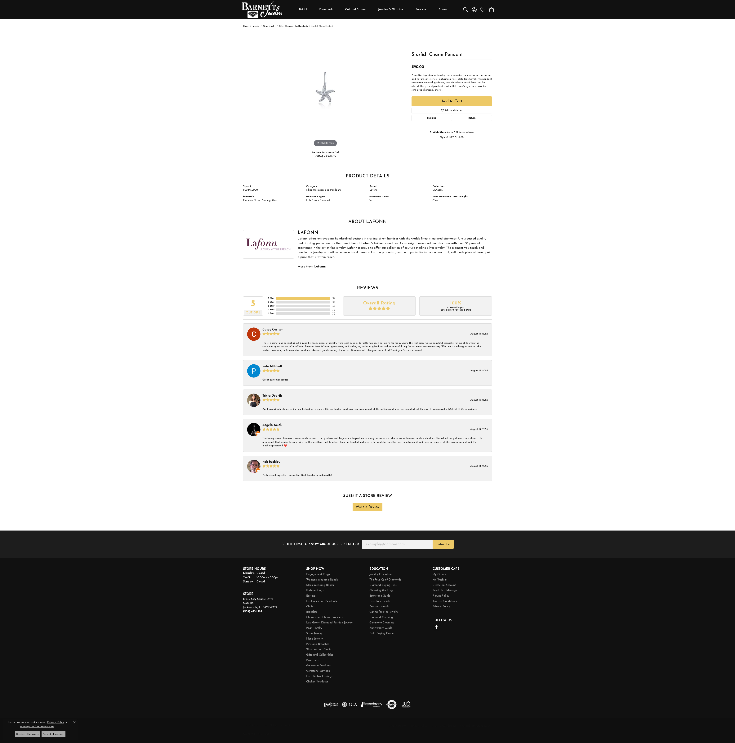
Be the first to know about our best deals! (320, 544)
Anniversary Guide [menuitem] (380, 628)
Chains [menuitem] (310, 606)
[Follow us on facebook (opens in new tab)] (436, 627)
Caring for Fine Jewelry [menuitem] (383, 612)
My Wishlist (440, 579)
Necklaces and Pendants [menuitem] (321, 601)
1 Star (271, 313)
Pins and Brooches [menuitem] (317, 644)
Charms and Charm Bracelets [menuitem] (324, 617)
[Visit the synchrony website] (371, 704)
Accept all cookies (53, 734)
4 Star (271, 302)
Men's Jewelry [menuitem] (314, 638)
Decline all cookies (27, 734)
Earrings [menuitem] (311, 596)
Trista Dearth (272, 395)
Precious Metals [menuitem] (379, 606)
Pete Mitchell (272, 366)
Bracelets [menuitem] (311, 612)
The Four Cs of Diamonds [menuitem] (385, 579)
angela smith (272, 425)
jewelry (255, 26)
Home (246, 26)
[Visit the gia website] (349, 704)
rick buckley (271, 461)
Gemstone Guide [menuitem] (379, 601)
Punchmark (264, 734)
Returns (472, 118)
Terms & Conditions (445, 601)
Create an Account (444, 585)
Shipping (431, 118)
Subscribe (443, 544)
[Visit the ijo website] (331, 704)
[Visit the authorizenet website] (392, 704)
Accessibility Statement (475, 726)
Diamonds (326, 9)
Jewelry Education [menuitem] (380, 574)
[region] (325, 90)
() (333, 298)
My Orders (439, 574)
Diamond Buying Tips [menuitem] (383, 585)
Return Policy (441, 596)
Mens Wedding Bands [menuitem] (320, 585)
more (438, 90)
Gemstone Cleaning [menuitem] (381, 622)
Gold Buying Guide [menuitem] (381, 633)
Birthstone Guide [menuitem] (379, 596)
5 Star (271, 298)
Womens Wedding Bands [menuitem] (322, 579)
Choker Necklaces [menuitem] (317, 681)
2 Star (271, 310)
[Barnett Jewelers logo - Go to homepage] (262, 9)
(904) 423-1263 (325, 156)
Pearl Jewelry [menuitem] (314, 628)
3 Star (271, 306)
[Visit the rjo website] (406, 704)
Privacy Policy (441, 606)
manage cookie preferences (37, 726)
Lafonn (373, 190)
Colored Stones (355, 9)
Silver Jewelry (269, 26)
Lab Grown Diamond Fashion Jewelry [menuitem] (329, 622)
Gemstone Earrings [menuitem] (318, 671)
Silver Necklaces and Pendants (293, 26)
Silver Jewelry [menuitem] (314, 633)
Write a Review (367, 507)
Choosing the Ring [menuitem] (381, 590)
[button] (465, 9)
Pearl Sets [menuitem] (312, 660)
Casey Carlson (272, 329)
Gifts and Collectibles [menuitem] (319, 655)
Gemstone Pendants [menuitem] (318, 665)
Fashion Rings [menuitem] (315, 590)
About (443, 9)
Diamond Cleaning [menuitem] (381, 617)
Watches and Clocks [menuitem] (319, 649)
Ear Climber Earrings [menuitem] (319, 676)
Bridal (303, 9)
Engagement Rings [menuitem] (318, 574)
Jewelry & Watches (390, 9)
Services (421, 9)
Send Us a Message (445, 590)
